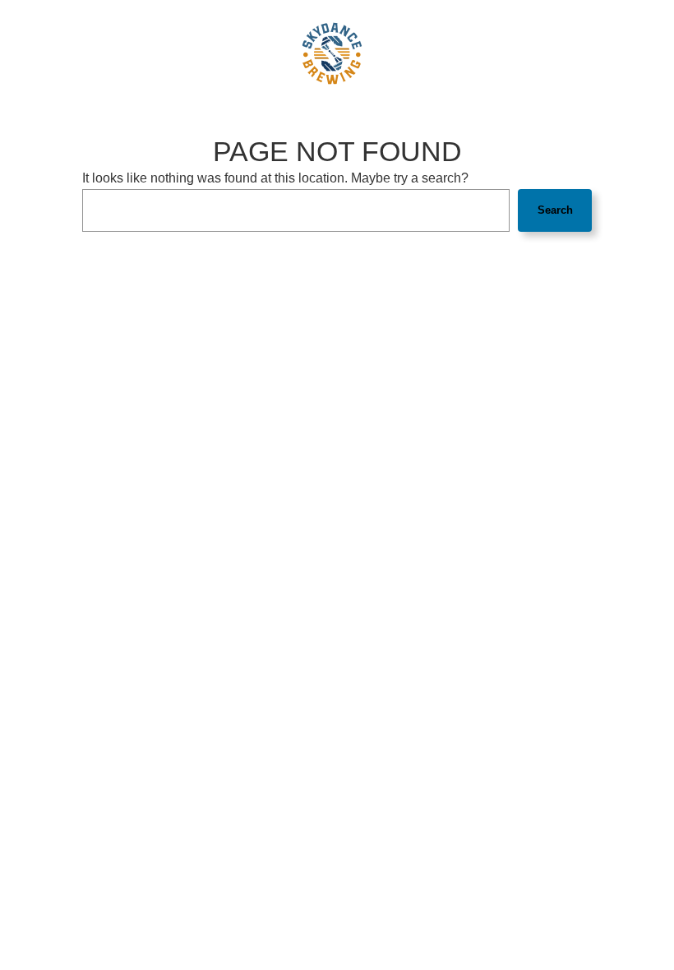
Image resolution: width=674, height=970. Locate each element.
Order (551, 53)
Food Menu (68, 53)
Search (555, 210)
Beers (116, 53)
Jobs (400, 53)
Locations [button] (599, 53)
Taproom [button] (161, 53)
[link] (332, 53)
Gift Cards (444, 53)
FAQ (266, 53)
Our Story (224, 53)
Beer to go (503, 53)
